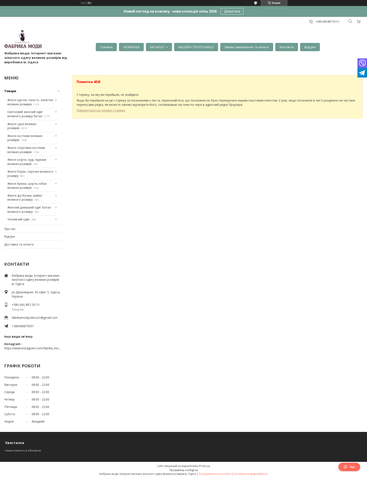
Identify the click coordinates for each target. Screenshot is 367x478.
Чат (352, 467)
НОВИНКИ (131, 47)
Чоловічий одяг (18, 219)
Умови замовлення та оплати (246, 47)
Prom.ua (204, 466)
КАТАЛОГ (157, 47)
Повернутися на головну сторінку (101, 110)
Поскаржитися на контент (215, 474)
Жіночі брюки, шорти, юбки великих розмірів (27, 186)
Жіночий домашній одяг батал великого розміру (29, 209)
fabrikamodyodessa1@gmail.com (35, 318)
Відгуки (310, 47)
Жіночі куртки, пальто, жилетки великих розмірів (30, 102)
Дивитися (232, 11)
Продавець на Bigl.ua (183, 470)
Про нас (10, 229)
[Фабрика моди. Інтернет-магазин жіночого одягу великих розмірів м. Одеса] (23, 40)
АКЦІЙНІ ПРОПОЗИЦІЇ (196, 47)
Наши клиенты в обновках (23, 450)
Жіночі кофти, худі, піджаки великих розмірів (26, 162)
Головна (106, 47)
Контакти (286, 47)
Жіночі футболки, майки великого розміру (24, 197)
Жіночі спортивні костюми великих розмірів (26, 150)
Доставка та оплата (19, 244)
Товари (10, 91)
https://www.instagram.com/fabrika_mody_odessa (33, 348)
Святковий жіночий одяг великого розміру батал (25, 114)
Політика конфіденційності (251, 474)
